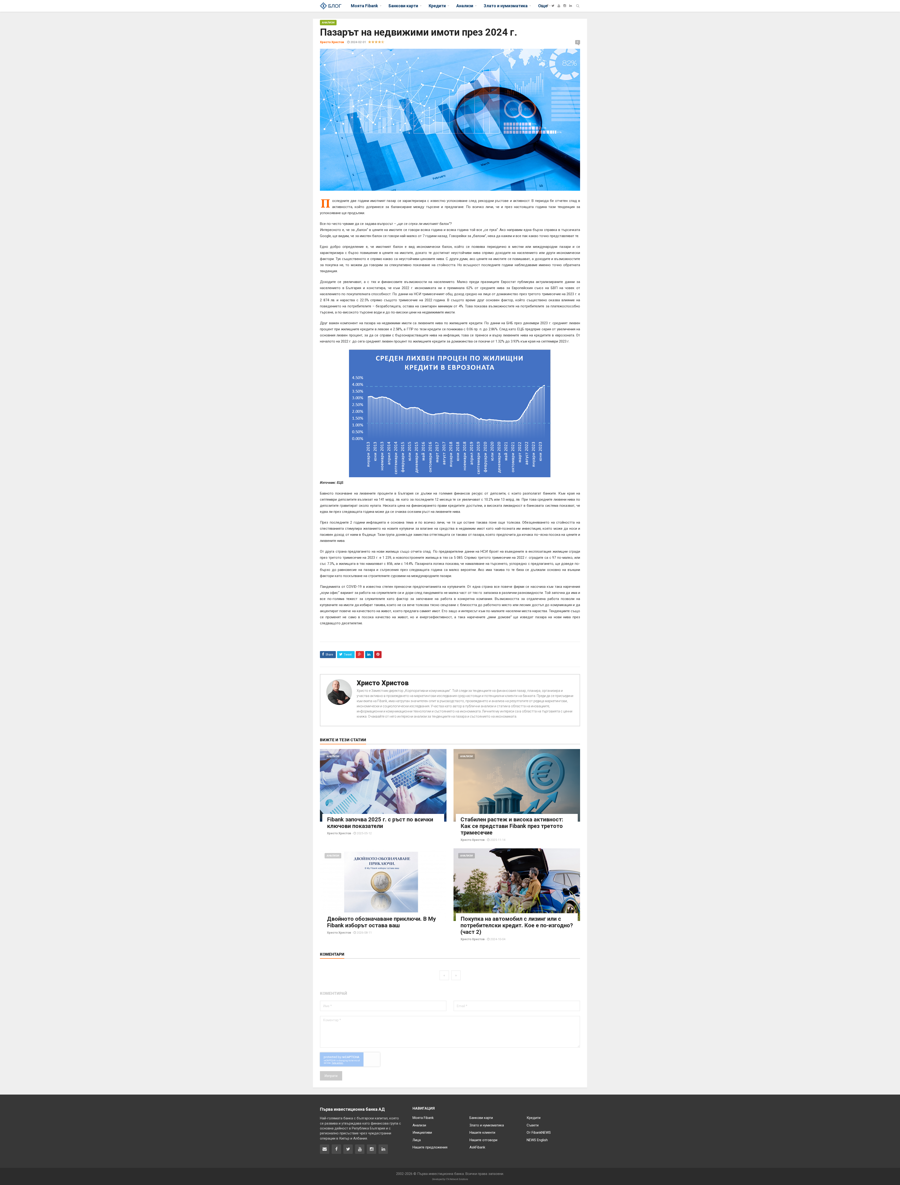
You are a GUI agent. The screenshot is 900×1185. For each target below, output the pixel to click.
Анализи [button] (464, 5)
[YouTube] (559, 5)
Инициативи (422, 1132)
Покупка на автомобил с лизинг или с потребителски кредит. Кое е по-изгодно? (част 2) (517, 925)
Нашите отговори (483, 1140)
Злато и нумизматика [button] (506, 5)
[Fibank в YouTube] (359, 1149)
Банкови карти (481, 1118)
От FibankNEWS (539, 1132)
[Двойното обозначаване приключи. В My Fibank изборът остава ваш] (383, 884)
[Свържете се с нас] (324, 1149)
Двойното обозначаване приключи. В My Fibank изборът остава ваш (381, 922)
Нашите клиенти (482, 1132)
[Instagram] (564, 5)
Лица (416, 1140)
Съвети (533, 1125)
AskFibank (477, 1147)
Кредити (533, 1118)
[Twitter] (552, 5)
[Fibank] (541, 5)
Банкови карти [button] (403, 5)
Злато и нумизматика (486, 1125)
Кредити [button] (437, 5)
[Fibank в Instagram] (371, 1149)
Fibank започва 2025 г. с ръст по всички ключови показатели (380, 822)
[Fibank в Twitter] (348, 1149)
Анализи (328, 22)
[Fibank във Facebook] (336, 1149)
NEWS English (537, 1140)
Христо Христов (383, 683)
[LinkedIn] (570, 5)
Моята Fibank (423, 1118)
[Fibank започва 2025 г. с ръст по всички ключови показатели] (383, 785)
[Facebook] (547, 5)
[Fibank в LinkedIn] (383, 1149)
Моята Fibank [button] (364, 5)
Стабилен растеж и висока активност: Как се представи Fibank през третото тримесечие (512, 826)
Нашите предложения (429, 1147)
